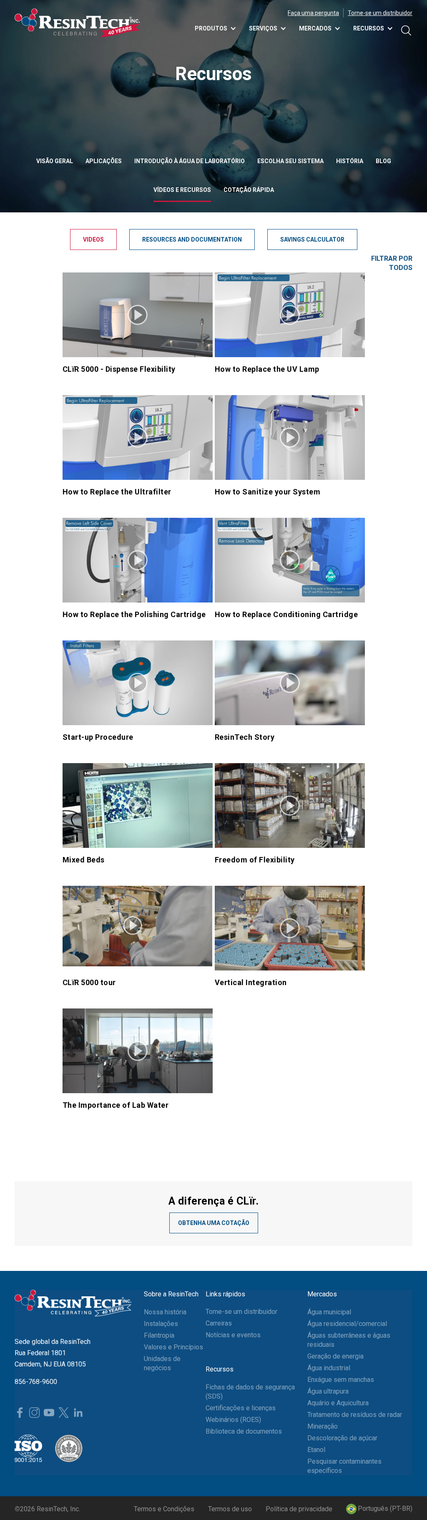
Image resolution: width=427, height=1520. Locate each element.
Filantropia (159, 1335)
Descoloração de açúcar (342, 1438)
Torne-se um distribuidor (380, 13)
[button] (379, 1509)
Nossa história (165, 1312)
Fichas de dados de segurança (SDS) (250, 1391)
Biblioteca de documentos (244, 1431)
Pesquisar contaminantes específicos (344, 1466)
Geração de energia (335, 1356)
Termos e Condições (164, 1509)
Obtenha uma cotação (213, 1223)
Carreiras (219, 1323)
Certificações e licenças (241, 1408)
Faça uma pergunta (313, 13)
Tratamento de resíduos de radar (354, 1415)
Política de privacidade (299, 1509)
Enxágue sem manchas (340, 1380)
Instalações (161, 1324)
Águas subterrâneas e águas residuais (348, 1340)
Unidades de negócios (162, 1363)
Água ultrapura (328, 1391)
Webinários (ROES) (233, 1420)
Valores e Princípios (173, 1347)
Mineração (322, 1426)
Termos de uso (230, 1509)
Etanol (316, 1450)
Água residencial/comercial (347, 1324)
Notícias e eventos (233, 1335)
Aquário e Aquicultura (338, 1403)
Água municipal (329, 1312)
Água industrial (328, 1368)
